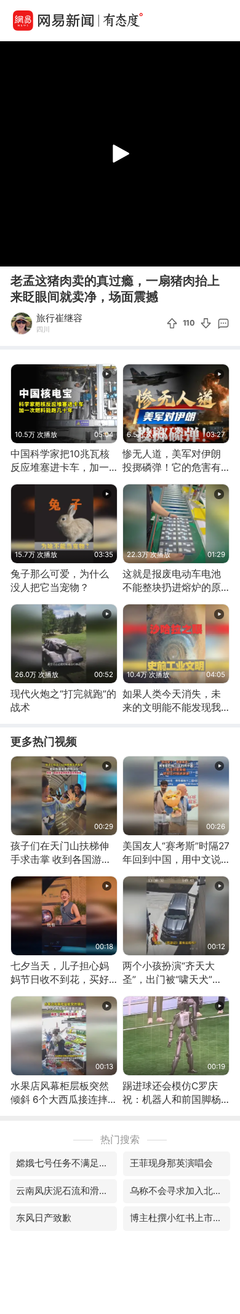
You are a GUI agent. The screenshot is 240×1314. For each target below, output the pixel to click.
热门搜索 (120, 1139)
